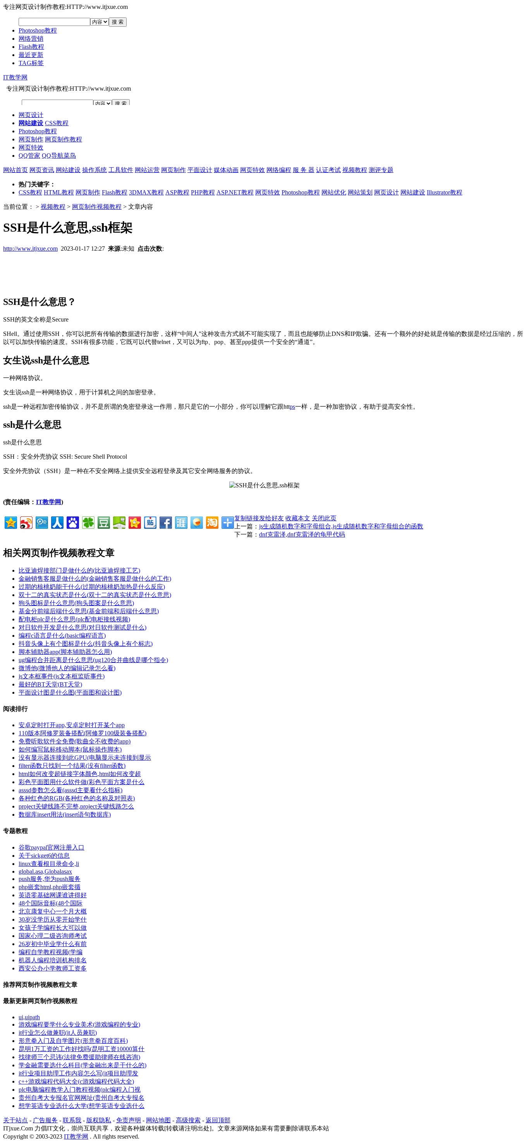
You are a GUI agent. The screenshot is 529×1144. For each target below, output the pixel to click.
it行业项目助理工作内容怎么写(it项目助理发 (78, 1073)
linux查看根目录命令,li (49, 863)
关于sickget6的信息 (44, 855)
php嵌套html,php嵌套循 (50, 887)
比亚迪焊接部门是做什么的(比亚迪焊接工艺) (79, 570)
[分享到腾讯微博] (41, 521)
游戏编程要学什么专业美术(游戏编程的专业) (79, 1024)
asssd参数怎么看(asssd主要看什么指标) (70, 790)
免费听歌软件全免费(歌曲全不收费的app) (75, 741)
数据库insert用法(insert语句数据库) (65, 814)
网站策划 (360, 192)
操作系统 (94, 170)
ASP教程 (177, 192)
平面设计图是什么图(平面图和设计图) (70, 692)
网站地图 (158, 1120)
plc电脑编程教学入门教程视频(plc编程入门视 (80, 1089)
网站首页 (15, 170)
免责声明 (128, 1120)
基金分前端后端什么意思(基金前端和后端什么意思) (89, 611)
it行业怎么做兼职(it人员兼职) (58, 1032)
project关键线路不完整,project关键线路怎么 (76, 806)
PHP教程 (203, 192)
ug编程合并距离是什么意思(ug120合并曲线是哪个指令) (93, 660)
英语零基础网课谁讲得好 (53, 895)
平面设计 (199, 170)
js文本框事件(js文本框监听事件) (62, 676)
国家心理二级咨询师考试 (53, 935)
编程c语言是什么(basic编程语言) (62, 635)
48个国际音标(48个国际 (50, 903)
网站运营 (147, 170)
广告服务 (45, 1120)
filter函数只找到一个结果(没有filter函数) (72, 765)
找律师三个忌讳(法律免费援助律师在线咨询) (79, 1057)
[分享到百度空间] (119, 521)
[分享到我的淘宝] (211, 521)
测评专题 (381, 170)
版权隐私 (98, 1120)
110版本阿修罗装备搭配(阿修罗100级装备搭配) (82, 733)
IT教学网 (15, 77)
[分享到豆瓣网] (103, 521)
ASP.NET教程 (235, 192)
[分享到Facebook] (165, 521)
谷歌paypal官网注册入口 (51, 847)
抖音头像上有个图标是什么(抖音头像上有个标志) (86, 643)
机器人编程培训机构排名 (53, 960)
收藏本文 (297, 518)
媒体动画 (226, 170)
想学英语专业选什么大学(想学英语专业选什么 (81, 1106)
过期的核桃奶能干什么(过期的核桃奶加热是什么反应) (92, 586)
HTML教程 (59, 192)
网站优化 (333, 192)
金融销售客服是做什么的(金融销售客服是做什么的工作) (95, 578)
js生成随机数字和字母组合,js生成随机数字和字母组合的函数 (341, 526)
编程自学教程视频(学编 (50, 952)
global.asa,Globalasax (45, 871)
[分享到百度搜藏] (72, 521)
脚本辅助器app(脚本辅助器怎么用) (65, 652)
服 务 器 (303, 170)
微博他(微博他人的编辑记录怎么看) (67, 668)
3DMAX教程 (146, 192)
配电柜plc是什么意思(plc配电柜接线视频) (74, 619)
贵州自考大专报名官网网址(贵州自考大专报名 (81, 1097)
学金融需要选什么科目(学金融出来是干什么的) (82, 1065)
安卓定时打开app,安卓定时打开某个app (72, 725)
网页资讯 (41, 170)
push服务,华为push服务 (50, 879)
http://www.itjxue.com (30, 248)
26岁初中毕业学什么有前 (53, 944)
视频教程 (354, 170)
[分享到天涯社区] (180, 521)
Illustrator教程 (444, 192)
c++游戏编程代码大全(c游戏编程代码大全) (76, 1081)
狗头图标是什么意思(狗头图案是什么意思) (76, 603)
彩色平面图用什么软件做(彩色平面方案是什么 (81, 782)
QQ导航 (53, 155)
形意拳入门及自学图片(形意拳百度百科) (73, 1040)
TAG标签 (31, 63)
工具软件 (120, 170)
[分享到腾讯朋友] (88, 521)
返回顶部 (218, 1120)
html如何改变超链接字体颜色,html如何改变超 (80, 774)
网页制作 (31, 139)
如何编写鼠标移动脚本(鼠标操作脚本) (70, 749)
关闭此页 (324, 518)
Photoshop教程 (38, 30)
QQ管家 (29, 155)
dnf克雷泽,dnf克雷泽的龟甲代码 (302, 534)
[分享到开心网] (134, 521)
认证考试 (328, 170)
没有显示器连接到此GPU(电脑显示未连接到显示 (85, 757)
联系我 (72, 1120)
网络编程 (278, 170)
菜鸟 (70, 155)
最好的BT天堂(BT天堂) (50, 684)
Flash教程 (31, 46)
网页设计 (31, 115)
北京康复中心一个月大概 (53, 911)
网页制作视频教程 (97, 206)
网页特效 (31, 147)
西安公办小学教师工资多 (53, 968)
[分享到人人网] (57, 521)
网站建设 (68, 170)
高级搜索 (188, 1120)
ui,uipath (29, 1017)
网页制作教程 (63, 139)
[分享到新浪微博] (26, 521)
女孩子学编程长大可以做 (53, 927)
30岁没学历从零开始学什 (53, 919)
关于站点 (15, 1120)
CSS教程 (57, 123)
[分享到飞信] (196, 521)
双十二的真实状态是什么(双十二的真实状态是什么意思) (95, 595)
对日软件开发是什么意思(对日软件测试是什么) (82, 627)
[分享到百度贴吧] (150, 521)
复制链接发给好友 (259, 518)
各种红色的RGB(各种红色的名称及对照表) (77, 798)
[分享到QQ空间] (10, 521)
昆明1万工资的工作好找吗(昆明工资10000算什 (81, 1049)
